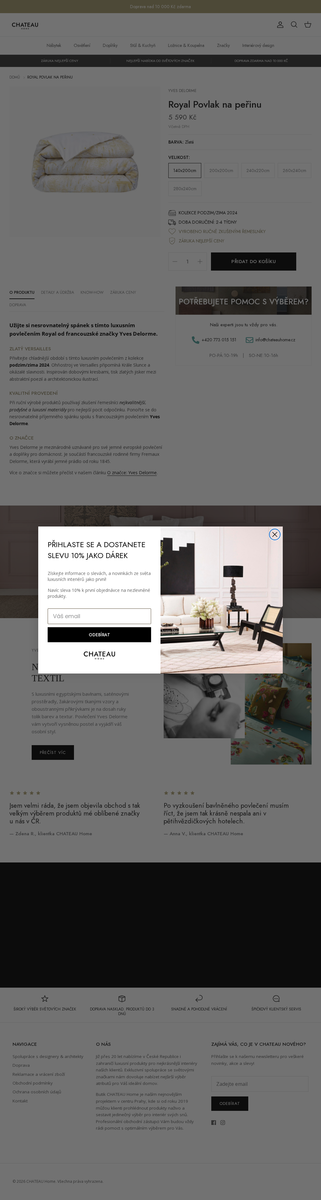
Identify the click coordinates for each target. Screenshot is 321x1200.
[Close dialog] (274, 534)
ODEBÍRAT (99, 635)
